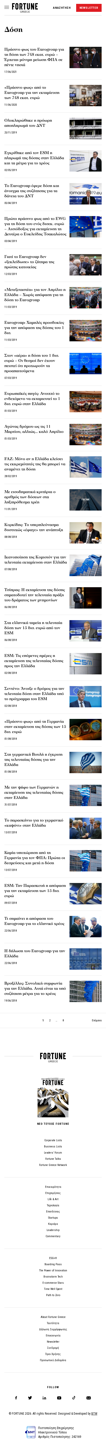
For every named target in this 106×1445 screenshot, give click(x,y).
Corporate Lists (53, 1140)
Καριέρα (53, 1224)
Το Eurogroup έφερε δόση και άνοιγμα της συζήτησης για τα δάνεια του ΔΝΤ (31, 191)
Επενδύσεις (53, 1211)
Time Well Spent (53, 1289)
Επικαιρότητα (53, 1187)
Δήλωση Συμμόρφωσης (53, 1329)
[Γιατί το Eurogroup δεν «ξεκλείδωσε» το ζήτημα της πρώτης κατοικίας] (85, 264)
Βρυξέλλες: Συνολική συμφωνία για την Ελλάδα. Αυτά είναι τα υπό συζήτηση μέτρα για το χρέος (35, 988)
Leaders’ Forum (53, 1152)
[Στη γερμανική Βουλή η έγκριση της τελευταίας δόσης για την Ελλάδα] (85, 762)
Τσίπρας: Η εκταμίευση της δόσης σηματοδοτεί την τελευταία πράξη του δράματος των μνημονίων (34, 595)
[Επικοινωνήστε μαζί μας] (88, 1398)
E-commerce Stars (53, 1283)
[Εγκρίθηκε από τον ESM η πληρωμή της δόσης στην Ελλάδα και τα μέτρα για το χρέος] (85, 161)
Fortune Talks (53, 1159)
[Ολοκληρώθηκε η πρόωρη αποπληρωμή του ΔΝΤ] (85, 128)
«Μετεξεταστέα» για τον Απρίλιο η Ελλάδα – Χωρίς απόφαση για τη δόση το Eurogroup (35, 295)
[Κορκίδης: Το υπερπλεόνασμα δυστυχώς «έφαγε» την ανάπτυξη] (85, 532)
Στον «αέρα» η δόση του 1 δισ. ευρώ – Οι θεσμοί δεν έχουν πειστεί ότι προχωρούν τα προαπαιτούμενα (31, 363)
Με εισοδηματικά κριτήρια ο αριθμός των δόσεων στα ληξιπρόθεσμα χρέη (30, 497)
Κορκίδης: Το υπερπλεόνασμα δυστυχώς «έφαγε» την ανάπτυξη (33, 527)
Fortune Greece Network (53, 1165)
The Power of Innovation (53, 1270)
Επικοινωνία (53, 1335)
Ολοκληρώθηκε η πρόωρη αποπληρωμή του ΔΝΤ (28, 123)
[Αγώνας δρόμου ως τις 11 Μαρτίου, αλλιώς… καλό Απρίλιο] (85, 434)
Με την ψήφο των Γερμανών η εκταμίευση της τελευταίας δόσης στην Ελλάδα (33, 792)
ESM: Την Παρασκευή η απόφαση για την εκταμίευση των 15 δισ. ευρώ (35, 891)
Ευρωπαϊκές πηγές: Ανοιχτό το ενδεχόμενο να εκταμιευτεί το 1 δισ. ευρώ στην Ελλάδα (32, 399)
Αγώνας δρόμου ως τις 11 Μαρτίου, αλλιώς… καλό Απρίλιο (34, 429)
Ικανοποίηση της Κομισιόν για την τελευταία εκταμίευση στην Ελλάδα (35, 559)
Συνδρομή (53, 1348)
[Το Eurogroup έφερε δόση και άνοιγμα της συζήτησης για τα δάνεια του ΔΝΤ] (85, 193)
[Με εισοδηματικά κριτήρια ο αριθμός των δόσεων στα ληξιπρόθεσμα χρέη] (85, 500)
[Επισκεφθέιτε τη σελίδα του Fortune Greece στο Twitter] (30, 1398)
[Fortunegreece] (25, 11)
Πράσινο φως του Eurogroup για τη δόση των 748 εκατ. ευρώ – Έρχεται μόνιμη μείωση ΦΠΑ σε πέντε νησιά (34, 57)
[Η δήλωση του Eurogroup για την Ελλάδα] (85, 959)
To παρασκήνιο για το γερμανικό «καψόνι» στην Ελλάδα (33, 822)
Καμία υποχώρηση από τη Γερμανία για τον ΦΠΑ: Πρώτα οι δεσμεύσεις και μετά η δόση (34, 858)
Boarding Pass (53, 1264)
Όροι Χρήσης (53, 1354)
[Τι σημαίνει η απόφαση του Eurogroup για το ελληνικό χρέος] (85, 926)
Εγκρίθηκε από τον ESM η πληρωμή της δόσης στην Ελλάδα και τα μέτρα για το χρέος (34, 158)
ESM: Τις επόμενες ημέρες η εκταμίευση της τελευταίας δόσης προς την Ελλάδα (33, 661)
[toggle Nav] (6, 7)
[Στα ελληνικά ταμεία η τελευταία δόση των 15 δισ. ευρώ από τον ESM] (85, 630)
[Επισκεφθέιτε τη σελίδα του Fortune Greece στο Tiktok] (73, 1398)
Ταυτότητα (53, 1323)
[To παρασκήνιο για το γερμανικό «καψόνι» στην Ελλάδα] (85, 828)
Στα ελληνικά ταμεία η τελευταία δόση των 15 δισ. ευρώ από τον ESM (33, 628)
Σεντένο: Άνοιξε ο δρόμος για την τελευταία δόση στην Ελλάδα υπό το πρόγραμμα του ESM (34, 694)
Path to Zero (53, 1295)
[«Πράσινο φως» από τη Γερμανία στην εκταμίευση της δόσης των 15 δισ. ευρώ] (85, 729)
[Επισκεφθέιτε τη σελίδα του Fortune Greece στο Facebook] (16, 1398)
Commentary (53, 1236)
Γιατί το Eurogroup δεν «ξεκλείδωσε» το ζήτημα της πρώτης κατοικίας (29, 262)
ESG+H (53, 1258)
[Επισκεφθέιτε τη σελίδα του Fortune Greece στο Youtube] (59, 1399)
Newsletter (53, 1341)
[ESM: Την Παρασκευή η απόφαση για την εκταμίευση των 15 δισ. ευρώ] (85, 893)
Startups (53, 1217)
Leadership (53, 1230)
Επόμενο (97, 1020)
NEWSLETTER (89, 8)
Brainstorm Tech (53, 1276)
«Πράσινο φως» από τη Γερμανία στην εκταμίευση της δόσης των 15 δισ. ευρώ (35, 727)
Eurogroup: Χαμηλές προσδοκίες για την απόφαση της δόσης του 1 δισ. (34, 328)
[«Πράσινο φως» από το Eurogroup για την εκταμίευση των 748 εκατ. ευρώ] (85, 95)
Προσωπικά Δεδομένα (53, 1360)
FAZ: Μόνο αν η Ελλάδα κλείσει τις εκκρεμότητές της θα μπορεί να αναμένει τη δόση (34, 464)
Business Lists (53, 1146)
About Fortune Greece (53, 1317)
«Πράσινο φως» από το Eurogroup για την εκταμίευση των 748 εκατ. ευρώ (31, 93)
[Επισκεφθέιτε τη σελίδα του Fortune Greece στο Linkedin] (44, 1398)
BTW (94, 1413)
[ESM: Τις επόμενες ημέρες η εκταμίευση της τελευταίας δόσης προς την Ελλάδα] (85, 663)
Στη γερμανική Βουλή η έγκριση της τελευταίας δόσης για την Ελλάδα (33, 760)
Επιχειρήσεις (53, 1193)
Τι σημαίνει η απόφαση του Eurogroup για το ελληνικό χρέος (34, 921)
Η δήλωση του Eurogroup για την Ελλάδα (34, 953)
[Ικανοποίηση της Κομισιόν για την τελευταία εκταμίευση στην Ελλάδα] (85, 565)
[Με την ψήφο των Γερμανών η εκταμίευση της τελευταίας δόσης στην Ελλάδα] (85, 795)
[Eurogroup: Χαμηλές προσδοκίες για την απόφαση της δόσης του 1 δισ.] (85, 330)
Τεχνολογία (53, 1205)
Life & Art (53, 1199)
